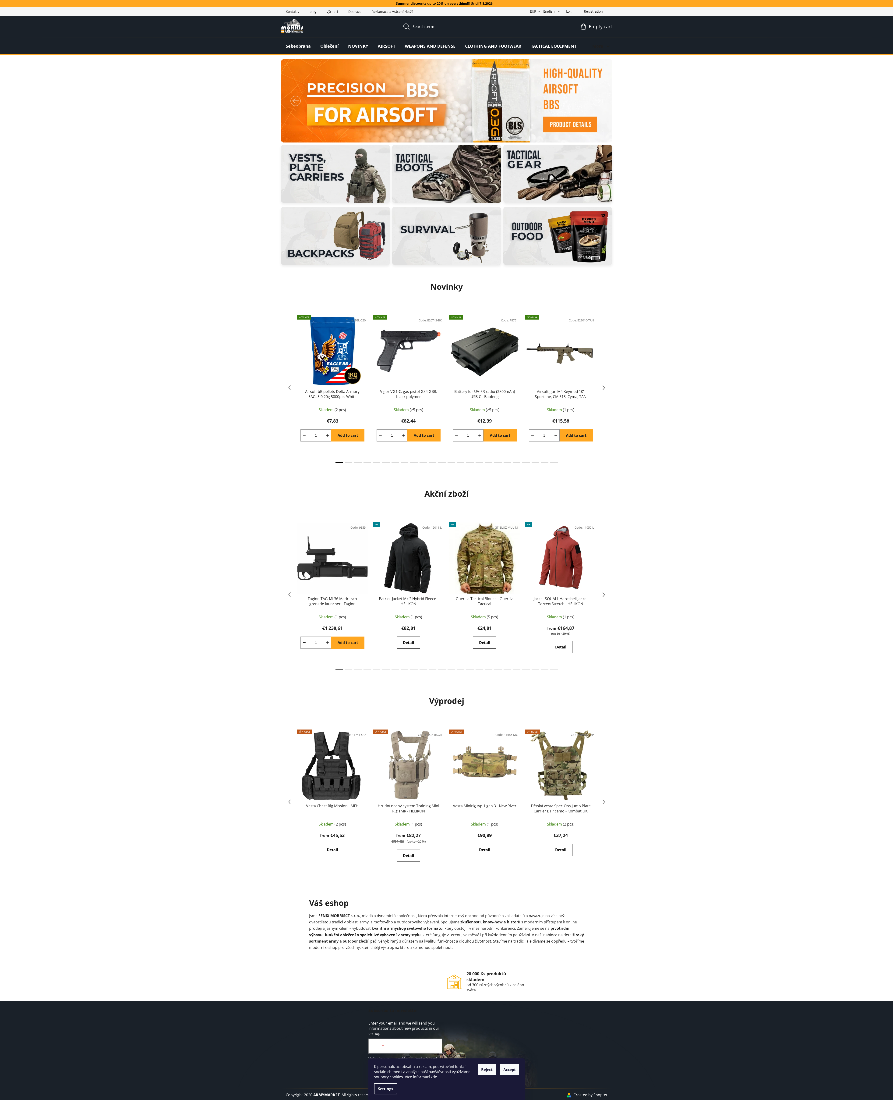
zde (434, 1076)
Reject (487, 1069)
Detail (408, 642)
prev (289, 388)
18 (507, 462)
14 (470, 462)
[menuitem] (298, 46)
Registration (593, 11)
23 (554, 462)
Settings (385, 1088)
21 (535, 462)
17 (498, 462)
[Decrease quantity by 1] (304, 435)
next (603, 388)
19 (516, 462)
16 (488, 462)
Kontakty (292, 11)
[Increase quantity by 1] (327, 435)
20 (526, 462)
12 (451, 462)
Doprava (354, 11)
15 (479, 462)
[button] (295, 101)
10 (432, 462)
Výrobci (332, 11)
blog (313, 11)
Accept (509, 1069)
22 (544, 462)
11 (442, 462)
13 (460, 462)
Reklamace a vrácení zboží (392, 11)
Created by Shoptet (590, 1094)
